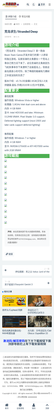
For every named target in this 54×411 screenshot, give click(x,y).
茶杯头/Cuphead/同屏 (12, 310)
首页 (18, 24)
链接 (10, 254)
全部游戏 (26, 24)
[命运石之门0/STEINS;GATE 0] (40, 301)
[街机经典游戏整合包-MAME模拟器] (14, 322)
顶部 (47, 408)
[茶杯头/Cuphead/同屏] (14, 301)
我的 (34, 408)
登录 (43, 4)
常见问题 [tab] (26, 17)
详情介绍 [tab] (12, 17)
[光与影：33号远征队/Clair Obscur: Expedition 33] (40, 321)
